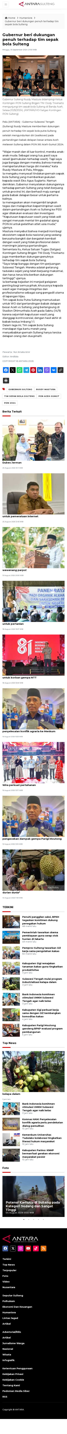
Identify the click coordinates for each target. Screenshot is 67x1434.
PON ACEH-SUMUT (49, 396)
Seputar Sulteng (12, 1295)
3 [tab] (33, 1219)
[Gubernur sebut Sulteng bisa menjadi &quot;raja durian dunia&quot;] (33, 869)
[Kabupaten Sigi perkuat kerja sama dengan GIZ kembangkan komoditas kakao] (11, 1014)
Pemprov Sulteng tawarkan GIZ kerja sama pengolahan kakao (41, 949)
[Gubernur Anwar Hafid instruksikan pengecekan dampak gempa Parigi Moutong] (33, 816)
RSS (4, 1396)
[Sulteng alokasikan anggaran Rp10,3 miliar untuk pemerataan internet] (33, 493)
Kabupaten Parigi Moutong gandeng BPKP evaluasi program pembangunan (42, 1029)
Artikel (6, 1323)
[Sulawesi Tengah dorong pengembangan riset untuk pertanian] (33, 601)
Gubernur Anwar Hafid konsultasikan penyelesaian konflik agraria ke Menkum (28, 729)
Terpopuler (9, 1270)
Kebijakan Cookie (13, 1379)
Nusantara (8, 1287)
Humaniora (26, 17)
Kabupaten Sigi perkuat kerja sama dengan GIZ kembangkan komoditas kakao (41, 1013)
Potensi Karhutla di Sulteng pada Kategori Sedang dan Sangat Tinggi (33, 1206)
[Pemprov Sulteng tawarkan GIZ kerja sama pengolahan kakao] (11, 952)
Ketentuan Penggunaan (17, 1368)
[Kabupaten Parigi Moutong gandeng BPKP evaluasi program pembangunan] (11, 1030)
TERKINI (7, 907)
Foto (5, 1168)
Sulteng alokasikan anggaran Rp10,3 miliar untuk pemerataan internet (30, 514)
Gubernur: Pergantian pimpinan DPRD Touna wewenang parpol (31, 568)
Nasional (7, 1349)
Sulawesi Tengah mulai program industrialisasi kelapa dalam (42, 980)
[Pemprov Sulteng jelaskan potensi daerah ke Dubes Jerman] (33, 440)
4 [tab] (38, 1219)
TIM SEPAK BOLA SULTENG (19, 396)
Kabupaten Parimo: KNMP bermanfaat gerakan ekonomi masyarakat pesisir (40, 1154)
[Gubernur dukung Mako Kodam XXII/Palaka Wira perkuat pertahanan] (33, 762)
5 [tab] (43, 1219)
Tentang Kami (11, 1385)
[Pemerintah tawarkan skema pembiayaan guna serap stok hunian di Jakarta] (11, 937)
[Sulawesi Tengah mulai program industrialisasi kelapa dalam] (11, 983)
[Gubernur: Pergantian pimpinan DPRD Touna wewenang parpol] (33, 547)
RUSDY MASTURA (45, 389)
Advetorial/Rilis (11, 1332)
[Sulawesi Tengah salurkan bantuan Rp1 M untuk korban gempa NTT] (33, 654)
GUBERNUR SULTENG (20, 389)
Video (6, 1281)
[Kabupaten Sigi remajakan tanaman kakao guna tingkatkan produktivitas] (11, 968)
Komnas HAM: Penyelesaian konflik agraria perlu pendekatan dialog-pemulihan (42, 1123)
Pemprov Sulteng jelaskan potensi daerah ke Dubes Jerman (31, 461)
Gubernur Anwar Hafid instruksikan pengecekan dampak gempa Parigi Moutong (32, 837)
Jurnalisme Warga (13, 1343)
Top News (9, 1043)
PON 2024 (10, 403)
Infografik (8, 1360)
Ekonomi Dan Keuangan (17, 1306)
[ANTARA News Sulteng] (36, 4)
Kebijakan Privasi (12, 1374)
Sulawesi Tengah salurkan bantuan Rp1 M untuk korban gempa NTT (29, 676)
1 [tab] (23, 1219)
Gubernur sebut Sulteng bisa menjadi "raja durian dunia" (30, 891)
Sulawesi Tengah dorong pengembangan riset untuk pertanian (33, 622)
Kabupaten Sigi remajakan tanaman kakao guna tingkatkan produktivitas (42, 967)
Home (11, 17)
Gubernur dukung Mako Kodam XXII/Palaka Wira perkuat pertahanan (31, 783)
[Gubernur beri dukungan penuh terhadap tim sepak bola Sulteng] (33, 1071)
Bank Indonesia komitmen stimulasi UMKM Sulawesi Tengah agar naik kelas (38, 998)
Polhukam (8, 1301)
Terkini (6, 1259)
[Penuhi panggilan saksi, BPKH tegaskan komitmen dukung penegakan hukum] (11, 921)
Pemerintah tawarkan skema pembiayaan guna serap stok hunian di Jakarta (40, 936)
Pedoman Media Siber (16, 1391)
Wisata (6, 1354)
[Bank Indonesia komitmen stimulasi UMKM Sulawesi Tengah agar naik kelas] (11, 999)
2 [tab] (28, 1219)
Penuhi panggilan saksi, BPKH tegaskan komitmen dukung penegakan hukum (40, 920)
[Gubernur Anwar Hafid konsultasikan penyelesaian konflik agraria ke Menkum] (33, 708)
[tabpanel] (33, 1196)
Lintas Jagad (10, 1318)
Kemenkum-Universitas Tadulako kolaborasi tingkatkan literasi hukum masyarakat (42, 1138)
